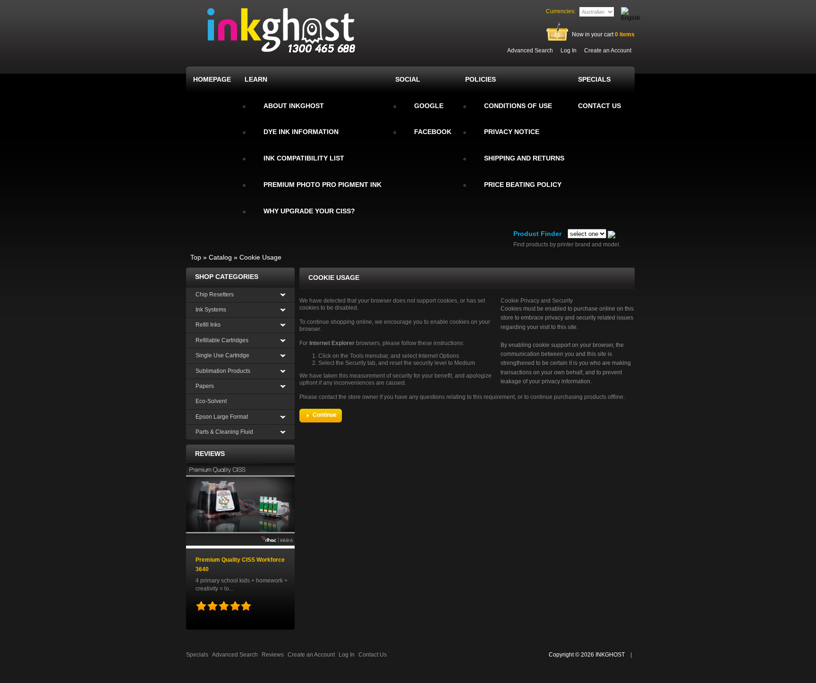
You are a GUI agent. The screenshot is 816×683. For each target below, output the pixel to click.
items (625, 34)
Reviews (210, 453)
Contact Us (372, 654)
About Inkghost (294, 106)
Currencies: (561, 11)
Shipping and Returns (524, 158)
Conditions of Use (518, 106)
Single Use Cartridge (222, 355)
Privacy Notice (511, 131)
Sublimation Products (223, 371)
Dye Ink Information (301, 131)
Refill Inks (208, 324)
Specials (197, 654)
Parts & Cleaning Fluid (224, 432)
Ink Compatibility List (304, 158)
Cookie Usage (260, 257)
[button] (320, 415)
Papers (205, 386)
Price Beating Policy (522, 184)
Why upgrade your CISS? (309, 211)
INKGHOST (610, 654)
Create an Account (607, 50)
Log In (569, 50)
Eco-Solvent (211, 401)
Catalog (220, 257)
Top (195, 257)
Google (428, 106)
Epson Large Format (222, 416)
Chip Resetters (215, 294)
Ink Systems (211, 309)
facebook (432, 131)
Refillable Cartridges (222, 340)
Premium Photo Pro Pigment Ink (323, 184)
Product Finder (537, 233)
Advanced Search (530, 50)
